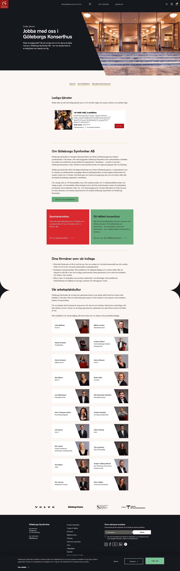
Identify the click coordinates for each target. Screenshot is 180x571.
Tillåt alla (154, 561)
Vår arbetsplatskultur (101, 84)
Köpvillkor (70, 552)
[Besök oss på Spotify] (125, 544)
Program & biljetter (72, 528)
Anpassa (133, 561)
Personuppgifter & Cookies (75, 555)
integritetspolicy (134, 538)
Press (68, 545)
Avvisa (116, 561)
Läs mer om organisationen (65, 199)
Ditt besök (104, 4)
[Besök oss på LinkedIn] (120, 544)
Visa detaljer (22, 567)
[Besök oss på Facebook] (110, 544)
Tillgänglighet (71, 548)
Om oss (72, 84)
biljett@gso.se (33, 538)
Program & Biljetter (71, 4)
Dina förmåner (84, 84)
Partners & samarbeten (74, 542)
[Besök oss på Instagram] (106, 544)
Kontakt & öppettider (73, 525)
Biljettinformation (72, 535)
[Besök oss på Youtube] (114, 544)
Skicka (142, 532)
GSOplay (119, 4)
